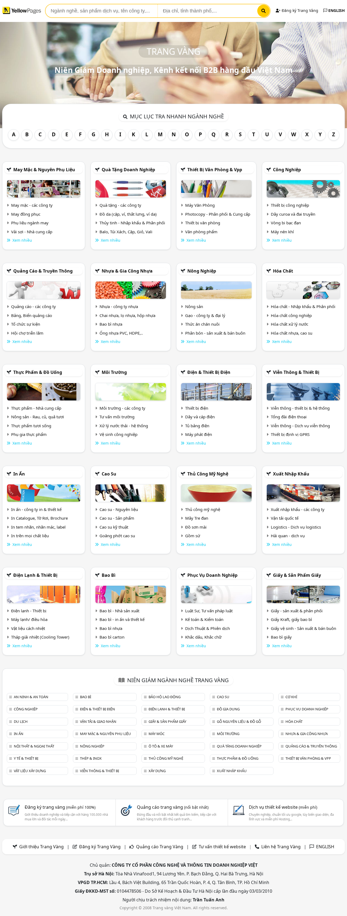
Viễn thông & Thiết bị (296, 372)
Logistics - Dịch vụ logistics (296, 527)
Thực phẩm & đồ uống (37, 372)
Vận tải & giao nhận (98, 721)
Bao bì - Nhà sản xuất (119, 610)
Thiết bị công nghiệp (290, 205)
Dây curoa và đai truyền (293, 214)
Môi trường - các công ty (122, 408)
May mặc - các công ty (32, 205)
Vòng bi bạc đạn (286, 222)
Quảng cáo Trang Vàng (159, 847)
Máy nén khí (282, 231)
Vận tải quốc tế (284, 518)
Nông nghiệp (201, 271)
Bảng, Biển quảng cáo (31, 315)
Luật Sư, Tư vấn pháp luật (209, 610)
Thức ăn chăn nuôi (202, 324)
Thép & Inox (91, 758)
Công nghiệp (287, 170)
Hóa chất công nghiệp (291, 315)
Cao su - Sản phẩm (116, 518)
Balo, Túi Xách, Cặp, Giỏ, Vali (125, 231)
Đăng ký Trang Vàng (299, 10)
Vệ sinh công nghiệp (118, 434)
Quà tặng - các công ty (120, 205)
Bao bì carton (111, 637)
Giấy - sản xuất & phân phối (297, 610)
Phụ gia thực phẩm (29, 434)
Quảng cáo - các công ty (33, 306)
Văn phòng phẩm (201, 231)
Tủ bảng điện (197, 425)
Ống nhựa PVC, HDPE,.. (121, 333)
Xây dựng (157, 770)
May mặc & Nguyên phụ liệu (44, 170)
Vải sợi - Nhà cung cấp (31, 231)
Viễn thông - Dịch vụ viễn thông (300, 425)
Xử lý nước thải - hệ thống (123, 425)
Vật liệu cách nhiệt (28, 628)
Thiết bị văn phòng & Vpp (214, 170)
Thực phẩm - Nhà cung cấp (36, 408)
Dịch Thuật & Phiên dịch (207, 628)
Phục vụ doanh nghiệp (212, 575)
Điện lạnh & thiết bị (35, 575)
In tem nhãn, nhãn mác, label (38, 527)
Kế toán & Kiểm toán (204, 619)
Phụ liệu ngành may (30, 222)
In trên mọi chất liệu (30, 535)
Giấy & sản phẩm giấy (297, 575)
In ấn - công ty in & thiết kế (36, 509)
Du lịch (21, 721)
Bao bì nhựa (110, 324)
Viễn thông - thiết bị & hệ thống (300, 408)
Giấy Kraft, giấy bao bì (291, 619)
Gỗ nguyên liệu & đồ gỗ (239, 721)
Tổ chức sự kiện (25, 324)
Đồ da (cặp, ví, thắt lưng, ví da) (128, 214)
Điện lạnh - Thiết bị (28, 610)
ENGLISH (336, 10)
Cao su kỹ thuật (113, 527)
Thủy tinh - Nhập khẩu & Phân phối (132, 222)
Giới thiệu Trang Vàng (41, 847)
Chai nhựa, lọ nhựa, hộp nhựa (127, 315)
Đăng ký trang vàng (60, 807)
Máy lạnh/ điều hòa (29, 619)
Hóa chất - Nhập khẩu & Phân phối (303, 306)
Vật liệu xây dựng (30, 770)
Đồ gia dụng (228, 709)
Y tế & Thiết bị (26, 758)
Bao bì (108, 575)
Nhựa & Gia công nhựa (127, 271)
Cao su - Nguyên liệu (118, 509)
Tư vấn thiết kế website (223, 847)
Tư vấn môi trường (116, 416)
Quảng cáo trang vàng (172, 807)
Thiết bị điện (196, 408)
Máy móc (157, 733)
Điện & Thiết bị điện (208, 372)
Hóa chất (283, 271)
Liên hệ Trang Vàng (281, 847)
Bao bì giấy (281, 637)
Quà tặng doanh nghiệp (128, 170)
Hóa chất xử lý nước (289, 324)
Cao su (109, 474)
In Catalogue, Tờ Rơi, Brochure (39, 518)
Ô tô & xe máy (161, 746)
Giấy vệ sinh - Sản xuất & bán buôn (303, 628)
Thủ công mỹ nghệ (207, 474)
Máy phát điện (198, 434)
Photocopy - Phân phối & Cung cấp (217, 214)
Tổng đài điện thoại (289, 416)
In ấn (19, 474)
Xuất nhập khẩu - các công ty (297, 509)
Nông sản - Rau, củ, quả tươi (37, 416)
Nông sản (194, 306)
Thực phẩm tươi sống (31, 425)
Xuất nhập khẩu (291, 474)
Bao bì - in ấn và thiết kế (121, 619)
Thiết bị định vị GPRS (290, 434)
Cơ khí (291, 696)
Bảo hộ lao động (165, 696)
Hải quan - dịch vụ (288, 535)
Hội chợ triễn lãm (27, 333)
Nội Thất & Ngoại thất (34, 746)
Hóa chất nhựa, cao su (291, 333)
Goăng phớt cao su (117, 535)
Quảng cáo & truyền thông (43, 271)
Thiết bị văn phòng (202, 222)
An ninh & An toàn (31, 696)
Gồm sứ (192, 535)
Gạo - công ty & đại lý (205, 315)
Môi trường (114, 372)
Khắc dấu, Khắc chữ (203, 637)
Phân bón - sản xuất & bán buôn (215, 333)
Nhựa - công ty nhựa (118, 306)
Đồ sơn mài (196, 527)
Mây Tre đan (196, 518)
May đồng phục (25, 214)
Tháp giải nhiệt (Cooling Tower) (40, 637)
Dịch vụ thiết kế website (283, 807)
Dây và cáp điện (200, 416)
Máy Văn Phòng (200, 205)
